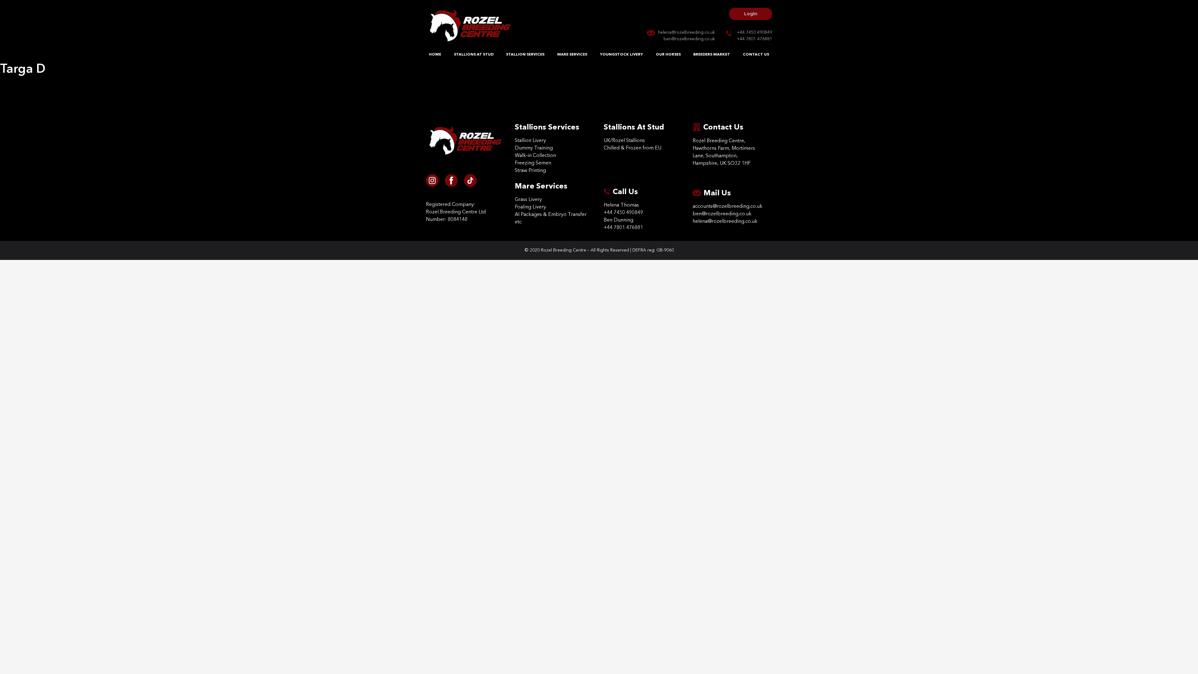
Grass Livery (528, 199)
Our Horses (668, 54)
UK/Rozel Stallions (624, 140)
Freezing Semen (533, 163)
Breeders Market (711, 54)
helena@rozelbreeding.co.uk (686, 32)
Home (435, 54)
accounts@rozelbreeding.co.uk (727, 206)
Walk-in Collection (535, 155)
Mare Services (572, 54)
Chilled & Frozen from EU (632, 148)
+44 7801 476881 (754, 39)
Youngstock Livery (621, 54)
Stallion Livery (530, 140)
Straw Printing (530, 170)
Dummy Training (534, 148)
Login (750, 14)
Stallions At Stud (474, 54)
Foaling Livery (530, 207)
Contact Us (756, 54)
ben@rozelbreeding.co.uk (689, 39)
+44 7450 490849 (754, 32)
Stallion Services (525, 54)
